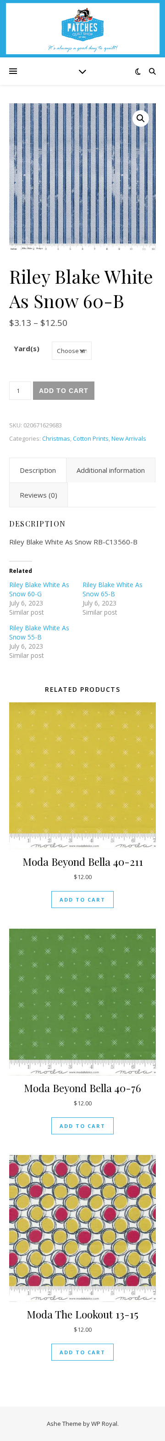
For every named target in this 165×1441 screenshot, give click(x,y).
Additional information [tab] (111, 470)
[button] (140, 118)
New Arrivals (128, 438)
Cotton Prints (91, 438)
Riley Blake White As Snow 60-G (39, 589)
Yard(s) (26, 348)
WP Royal (104, 1423)
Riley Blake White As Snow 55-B (39, 632)
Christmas (56, 438)
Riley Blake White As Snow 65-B (112, 589)
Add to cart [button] (82, 899)
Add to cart (63, 390)
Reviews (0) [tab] (38, 494)
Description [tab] (38, 470)
